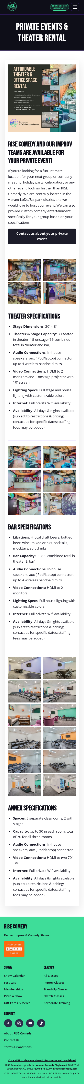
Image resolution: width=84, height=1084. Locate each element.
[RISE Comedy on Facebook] (8, 1023)
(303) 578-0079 (43, 1068)
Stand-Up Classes (56, 989)
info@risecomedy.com (65, 1068)
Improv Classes (54, 982)
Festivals (10, 982)
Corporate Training (57, 1003)
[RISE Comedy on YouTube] (30, 1023)
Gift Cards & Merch (17, 1003)
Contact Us (11, 1040)
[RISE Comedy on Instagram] (19, 1023)
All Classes (51, 976)
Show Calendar (14, 976)
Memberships (13, 989)
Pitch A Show (13, 996)
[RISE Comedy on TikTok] (41, 1023)
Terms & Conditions (18, 1047)
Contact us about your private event (42, 236)
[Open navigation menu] (75, 7)
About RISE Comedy (18, 1033)
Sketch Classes (54, 996)
